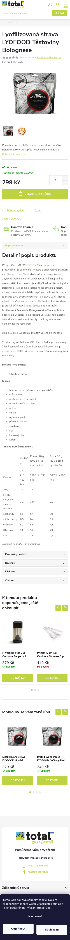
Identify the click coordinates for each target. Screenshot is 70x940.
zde (48, 908)
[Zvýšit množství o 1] (65, 178)
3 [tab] (38, 690)
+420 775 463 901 (37, 865)
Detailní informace (12, 154)
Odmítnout (18, 929)
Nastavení (35, 916)
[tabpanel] (17, 650)
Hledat (59, 13)
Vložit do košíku (38, 194)
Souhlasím (52, 930)
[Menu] (65, 4)
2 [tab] (35, 690)
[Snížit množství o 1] (65, 182)
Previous (58, 608)
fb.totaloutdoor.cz (38, 871)
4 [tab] (40, 792)
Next (65, 608)
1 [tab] (32, 690)
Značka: (11, 218)
